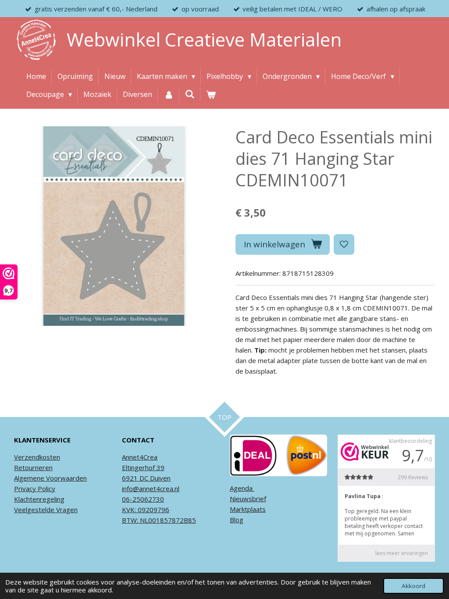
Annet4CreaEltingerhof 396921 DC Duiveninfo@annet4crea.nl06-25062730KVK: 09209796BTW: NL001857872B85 (159, 488)
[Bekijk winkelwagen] (210, 95)
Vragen (66, 509)
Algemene (29, 478)
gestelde (40, 509)
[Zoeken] (189, 94)
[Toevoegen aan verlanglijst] (344, 244)
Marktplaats (248, 509)
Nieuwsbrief (248, 498)
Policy (45, 488)
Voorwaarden (65, 478)
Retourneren (33, 467)
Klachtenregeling (39, 499)
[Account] (168, 95)
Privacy (25, 488)
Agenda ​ (242, 488)
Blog (236, 519)
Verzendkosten (37, 457)
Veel (20, 509)
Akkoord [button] (413, 586)
